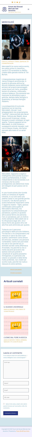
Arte (17, 309)
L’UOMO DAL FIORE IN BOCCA (15, 337)
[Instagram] (14, 2)
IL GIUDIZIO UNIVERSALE (13, 307)
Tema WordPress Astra (22, 431)
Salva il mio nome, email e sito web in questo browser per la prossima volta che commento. (15, 406)
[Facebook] (12, 2)
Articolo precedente (16, 269)
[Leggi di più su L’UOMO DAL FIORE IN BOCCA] (16, 325)
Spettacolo (23, 61)
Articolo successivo (16, 273)
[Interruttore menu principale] (28, 9)
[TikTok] (19, 2)
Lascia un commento (8, 61)
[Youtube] (17, 2)
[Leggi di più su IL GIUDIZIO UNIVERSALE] (16, 295)
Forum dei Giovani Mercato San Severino (15, 9)
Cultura (17, 61)
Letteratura (23, 340)
